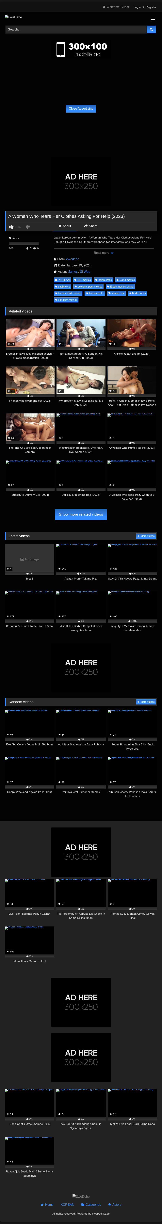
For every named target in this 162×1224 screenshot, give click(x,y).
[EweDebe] (81, 17)
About (66, 226)
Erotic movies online (121, 286)
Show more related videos (81, 514)
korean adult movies (69, 293)
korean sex (118, 293)
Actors (116, 1204)
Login (137, 7)
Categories (93, 1204)
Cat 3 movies (127, 279)
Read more (102, 252)
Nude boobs (139, 293)
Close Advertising (81, 108)
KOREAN (64, 279)
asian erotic (105, 279)
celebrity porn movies (90, 286)
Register (151, 7)
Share (92, 226)
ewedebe (72, 259)
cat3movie (64, 286)
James (73, 271)
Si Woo (85, 271)
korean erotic (96, 293)
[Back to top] (149, 1212)
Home (49, 1204)
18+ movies (84, 279)
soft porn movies (67, 299)
